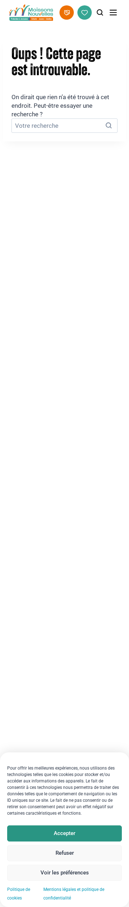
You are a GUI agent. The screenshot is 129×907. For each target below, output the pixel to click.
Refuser (65, 853)
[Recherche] (100, 12)
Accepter (64, 833)
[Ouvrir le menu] (113, 12)
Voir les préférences (64, 872)
